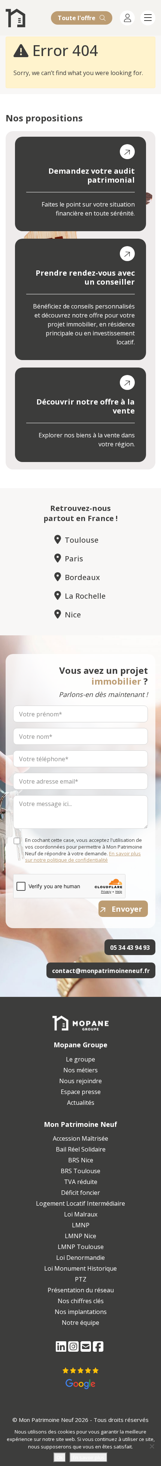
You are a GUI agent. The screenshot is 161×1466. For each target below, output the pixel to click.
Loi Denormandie (80, 1257)
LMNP (80, 1225)
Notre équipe (80, 1322)
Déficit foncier (80, 1192)
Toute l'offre (77, 18)
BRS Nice (80, 1160)
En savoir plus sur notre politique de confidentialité (83, 857)
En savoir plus (88, 1457)
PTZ (80, 1279)
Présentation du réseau (81, 1290)
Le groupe (80, 1059)
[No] (151, 1446)
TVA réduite (80, 1182)
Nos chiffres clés (81, 1301)
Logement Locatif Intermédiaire (80, 1203)
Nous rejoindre (80, 1081)
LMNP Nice (80, 1236)
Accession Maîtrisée (80, 1138)
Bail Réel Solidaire (81, 1149)
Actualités (80, 1102)
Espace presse (81, 1092)
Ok (60, 1457)
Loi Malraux (80, 1214)
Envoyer (127, 909)
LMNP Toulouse (81, 1247)
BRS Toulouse (80, 1171)
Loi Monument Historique (80, 1268)
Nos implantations (81, 1312)
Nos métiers (80, 1070)
